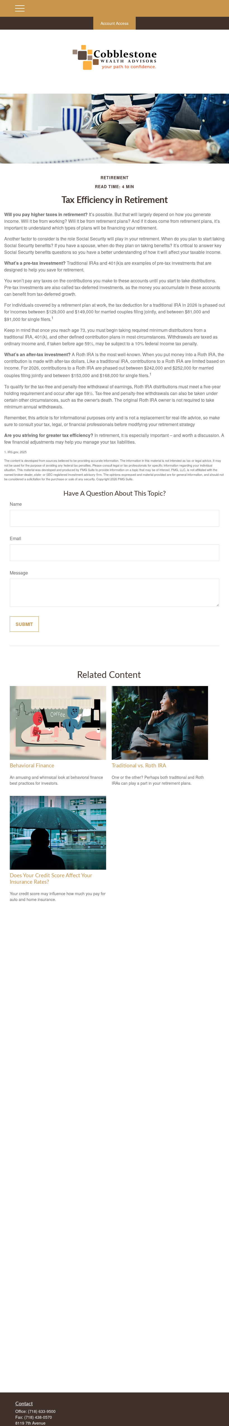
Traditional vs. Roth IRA (139, 765)
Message (19, 572)
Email (15, 538)
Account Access (114, 23)
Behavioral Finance (32, 765)
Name (16, 504)
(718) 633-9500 (42, 1411)
